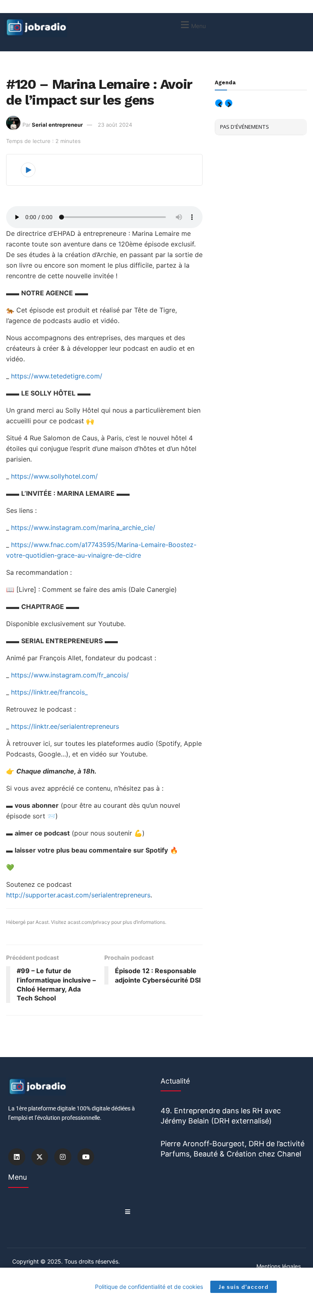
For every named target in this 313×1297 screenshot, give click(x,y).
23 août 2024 (115, 124)
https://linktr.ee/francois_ (49, 692)
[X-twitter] (39, 1156)
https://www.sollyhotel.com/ (54, 476)
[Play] (28, 170)
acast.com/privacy (89, 922)
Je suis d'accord (243, 1287)
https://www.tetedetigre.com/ (56, 376)
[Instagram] (62, 1156)
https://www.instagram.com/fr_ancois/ (70, 675)
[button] (192, 24)
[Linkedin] (16, 1156)
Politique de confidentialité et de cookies (149, 1286)
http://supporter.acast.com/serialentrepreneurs (78, 895)
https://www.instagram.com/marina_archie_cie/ (83, 527)
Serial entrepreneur (57, 124)
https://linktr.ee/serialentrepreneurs (65, 726)
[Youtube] (86, 1156)
